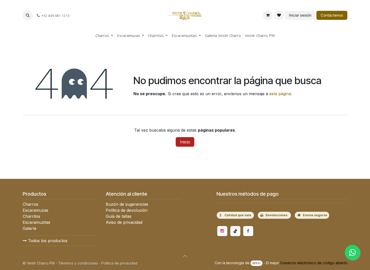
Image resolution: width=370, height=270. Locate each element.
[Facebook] (248, 231)
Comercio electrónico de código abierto (313, 263)
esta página (280, 93)
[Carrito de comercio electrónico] (268, 15)
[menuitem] (104, 35)
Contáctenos (332, 15)
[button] (28, 15)
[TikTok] (235, 231)
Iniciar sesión (300, 15)
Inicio (185, 141)
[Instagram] (222, 231)
